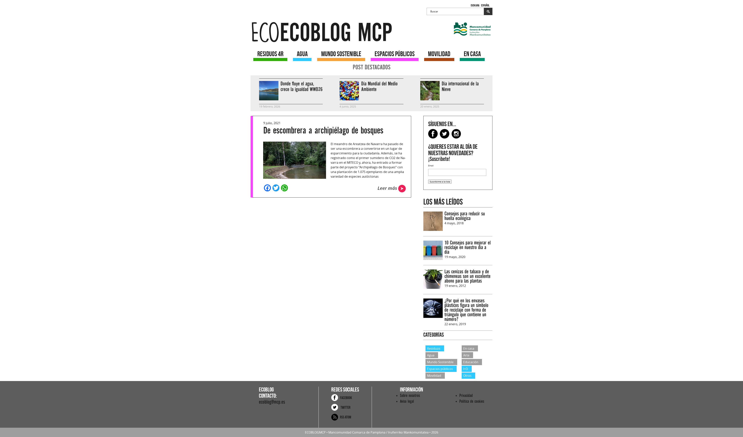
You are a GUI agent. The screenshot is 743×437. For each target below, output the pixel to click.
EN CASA (472, 54)
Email (431, 165)
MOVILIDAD (439, 54)
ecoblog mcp (321, 32)
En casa (468, 348)
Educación (470, 362)
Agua (430, 355)
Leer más (387, 188)
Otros (467, 375)
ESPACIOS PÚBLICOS (395, 54)
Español (485, 5)
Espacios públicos (440, 369)
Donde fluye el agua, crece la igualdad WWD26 (302, 86)
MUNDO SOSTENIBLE (341, 54)
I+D (465, 369)
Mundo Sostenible (440, 362)
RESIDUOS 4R (270, 54)
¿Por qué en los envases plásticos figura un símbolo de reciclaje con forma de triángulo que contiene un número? (466, 310)
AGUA (302, 54)
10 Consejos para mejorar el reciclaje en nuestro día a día (467, 247)
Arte (466, 355)
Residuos (433, 348)
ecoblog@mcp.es (272, 402)
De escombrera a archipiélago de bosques (323, 130)
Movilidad (434, 375)
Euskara (475, 5)
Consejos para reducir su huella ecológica (464, 216)
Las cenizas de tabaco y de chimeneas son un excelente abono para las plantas (467, 276)
